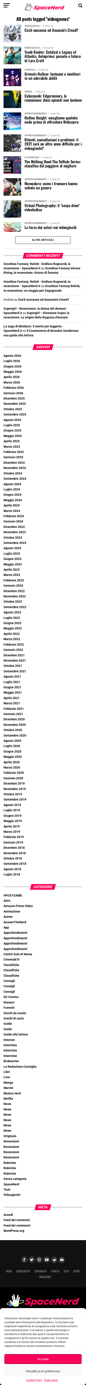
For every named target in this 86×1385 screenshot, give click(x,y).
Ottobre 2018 (13, 858)
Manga (8, 1083)
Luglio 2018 (12, 874)
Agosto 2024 (12, 484)
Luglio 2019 (12, 810)
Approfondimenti (15, 933)
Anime (8, 917)
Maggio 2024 (13, 500)
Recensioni (11, 1141)
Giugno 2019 (12, 816)
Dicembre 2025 (14, 398)
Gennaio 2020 (13, 778)
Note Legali (51, 1380)
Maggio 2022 (13, 628)
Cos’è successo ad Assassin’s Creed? (43, 300)
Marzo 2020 (12, 767)
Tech (7, 1189)
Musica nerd (12, 1093)
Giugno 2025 (12, 430)
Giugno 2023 (12, 559)
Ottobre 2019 (13, 794)
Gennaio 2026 (13, 393)
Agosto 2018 (12, 869)
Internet (9, 1040)
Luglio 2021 (12, 682)
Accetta (43, 1359)
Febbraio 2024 (14, 516)
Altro (7, 901)
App (6, 927)
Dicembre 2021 (14, 655)
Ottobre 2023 (13, 538)
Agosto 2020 (12, 741)
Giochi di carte (14, 1018)
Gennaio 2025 (13, 457)
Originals (10, 1136)
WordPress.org (14, 1231)
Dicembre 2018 (14, 848)
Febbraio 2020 (14, 773)
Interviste (10, 1045)
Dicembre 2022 (14, 591)
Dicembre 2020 (14, 719)
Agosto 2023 (12, 548)
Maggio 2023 (13, 564)
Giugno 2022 (12, 623)
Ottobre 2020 (13, 730)
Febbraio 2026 (14, 388)
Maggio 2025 (13, 436)
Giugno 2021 (12, 687)
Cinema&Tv (12, 959)
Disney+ (9, 1002)
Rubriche (10, 1163)
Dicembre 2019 (14, 783)
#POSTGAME (13, 895)
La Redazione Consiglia (20, 1067)
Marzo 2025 (12, 447)
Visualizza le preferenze (43, 1371)
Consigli (9, 981)
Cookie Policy (34, 1380)
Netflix (8, 1099)
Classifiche (11, 965)
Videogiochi (12, 1195)
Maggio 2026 (13, 372)
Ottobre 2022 (13, 602)
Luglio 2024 (12, 489)
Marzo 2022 (12, 639)
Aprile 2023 (12, 570)
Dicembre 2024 (14, 463)
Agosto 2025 (12, 420)
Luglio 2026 (12, 361)
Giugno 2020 (12, 751)
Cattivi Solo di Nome (18, 954)
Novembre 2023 (15, 532)
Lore (7, 1077)
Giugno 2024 (12, 495)
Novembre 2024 (15, 468)
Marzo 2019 (12, 832)
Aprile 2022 (12, 634)
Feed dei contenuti (17, 1220)
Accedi (8, 1215)
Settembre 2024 (15, 479)
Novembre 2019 (15, 789)
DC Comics (11, 997)
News (7, 1104)
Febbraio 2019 (14, 837)
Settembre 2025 (15, 414)
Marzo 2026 (12, 382)
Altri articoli (43, 239)
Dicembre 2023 (14, 527)
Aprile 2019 (12, 826)
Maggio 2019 (13, 821)
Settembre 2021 (15, 671)
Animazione (12, 911)
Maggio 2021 (13, 692)
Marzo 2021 (12, 703)
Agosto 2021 (12, 676)
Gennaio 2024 (13, 521)
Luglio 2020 (12, 746)
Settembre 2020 (15, 735)
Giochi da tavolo (15, 1013)
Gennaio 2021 (13, 714)
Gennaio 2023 (13, 586)
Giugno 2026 (12, 366)
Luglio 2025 (12, 425)
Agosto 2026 (12, 356)
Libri (7, 1072)
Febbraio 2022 (14, 644)
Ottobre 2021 (13, 666)
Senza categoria (15, 1179)
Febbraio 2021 (14, 709)
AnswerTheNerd (15, 922)
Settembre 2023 (15, 543)
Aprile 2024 (12, 505)
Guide (8, 1024)
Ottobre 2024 (13, 473)
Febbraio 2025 (14, 452)
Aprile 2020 (12, 762)
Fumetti (9, 1008)
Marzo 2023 (12, 575)
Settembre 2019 (15, 799)
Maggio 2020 (13, 757)
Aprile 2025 (12, 441)
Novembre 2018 (15, 853)
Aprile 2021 (12, 698)
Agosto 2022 (12, 612)
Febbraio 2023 (14, 580)
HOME (9, 1271)
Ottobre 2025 (13, 409)
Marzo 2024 (12, 511)
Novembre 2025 (15, 404)
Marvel (8, 1088)
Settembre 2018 (15, 864)
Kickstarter (11, 1061)
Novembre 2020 (15, 725)
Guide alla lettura (16, 1034)
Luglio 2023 (12, 554)
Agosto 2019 (12, 805)
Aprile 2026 (12, 377)
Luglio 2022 (12, 618)
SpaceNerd (11, 1184)
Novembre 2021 (15, 660)
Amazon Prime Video (18, 906)
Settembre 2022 (15, 607)
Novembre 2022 (15, 596)
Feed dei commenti (17, 1225)
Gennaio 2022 (13, 650)
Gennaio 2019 (13, 842)
